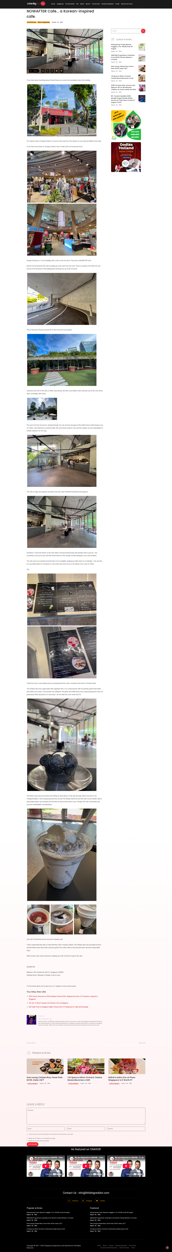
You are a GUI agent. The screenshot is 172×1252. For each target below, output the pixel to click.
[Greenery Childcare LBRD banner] (128, 125)
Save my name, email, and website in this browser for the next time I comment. (51, 1134)
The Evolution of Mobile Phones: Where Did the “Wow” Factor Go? (125, 1045)
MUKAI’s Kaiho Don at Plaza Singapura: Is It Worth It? (121, 1078)
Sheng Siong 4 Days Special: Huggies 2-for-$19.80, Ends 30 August (122, 46)
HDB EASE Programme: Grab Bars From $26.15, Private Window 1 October (123, 57)
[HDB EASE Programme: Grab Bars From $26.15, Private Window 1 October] (141, 57)
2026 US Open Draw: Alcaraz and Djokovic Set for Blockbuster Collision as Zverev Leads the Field (123, 87)
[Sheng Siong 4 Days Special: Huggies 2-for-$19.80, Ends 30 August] (141, 47)
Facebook (75, 1201)
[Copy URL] (52, 71)
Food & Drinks (31, 22)
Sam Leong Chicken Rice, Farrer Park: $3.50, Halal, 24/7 (122, 67)
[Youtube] (97, 1201)
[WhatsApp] (43, 71)
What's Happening (43, 22)
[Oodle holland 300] (128, 157)
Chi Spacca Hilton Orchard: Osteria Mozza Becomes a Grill (122, 77)
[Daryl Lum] (31, 1020)
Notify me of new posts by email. (39, 1141)
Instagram (89, 1201)
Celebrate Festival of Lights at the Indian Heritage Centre (44, 1045)
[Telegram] (57, 71)
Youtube (102, 1201)
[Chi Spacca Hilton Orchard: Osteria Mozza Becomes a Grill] (141, 78)
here (69, 986)
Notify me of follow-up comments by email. (42, 1138)
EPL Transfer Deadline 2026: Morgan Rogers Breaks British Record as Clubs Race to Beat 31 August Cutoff (123, 99)
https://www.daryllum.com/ (45, 1019)
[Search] (143, 31)
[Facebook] (48, 71)
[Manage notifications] (167, 1247)
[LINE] (61, 71)
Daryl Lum (41, 1016)
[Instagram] (83, 1201)
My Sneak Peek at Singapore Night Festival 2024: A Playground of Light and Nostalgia (58, 1007)
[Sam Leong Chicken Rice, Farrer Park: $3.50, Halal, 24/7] (141, 68)
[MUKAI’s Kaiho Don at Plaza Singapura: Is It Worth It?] (126, 1066)
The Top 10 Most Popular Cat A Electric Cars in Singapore (48, 1003)
